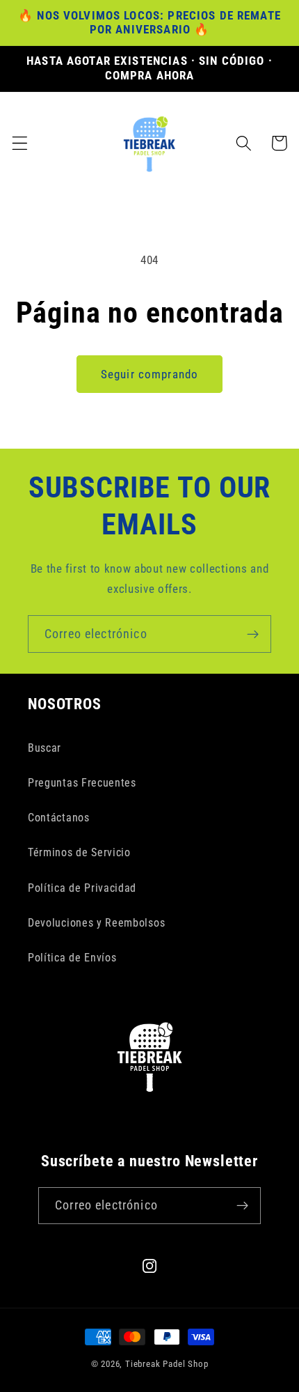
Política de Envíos (72, 957)
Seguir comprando (149, 374)
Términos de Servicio (79, 852)
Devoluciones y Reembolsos (96, 922)
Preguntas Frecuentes (82, 782)
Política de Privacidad (82, 888)
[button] (20, 143)
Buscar (44, 748)
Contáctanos (59, 817)
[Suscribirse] (252, 634)
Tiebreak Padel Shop (166, 1364)
